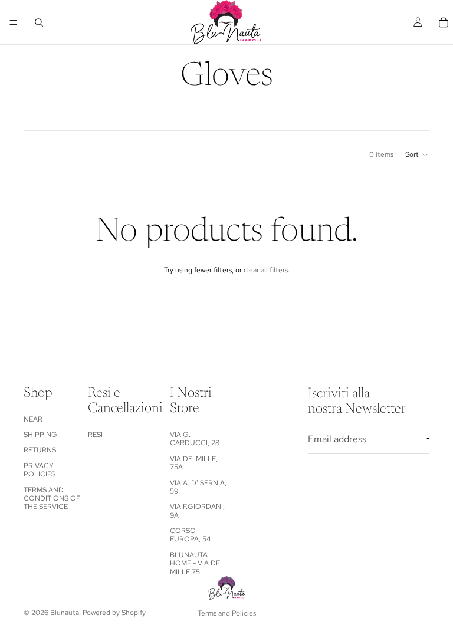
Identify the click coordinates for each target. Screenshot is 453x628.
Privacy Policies (39, 470)
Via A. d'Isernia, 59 (198, 487)
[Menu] (13, 22)
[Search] (39, 22)
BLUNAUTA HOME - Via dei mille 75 (196, 563)
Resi (95, 434)
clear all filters (266, 270)
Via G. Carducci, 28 (194, 439)
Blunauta (64, 612)
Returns (40, 450)
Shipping (40, 434)
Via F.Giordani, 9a (197, 511)
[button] (417, 155)
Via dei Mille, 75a (194, 463)
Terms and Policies (227, 613)
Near (33, 419)
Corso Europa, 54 (190, 535)
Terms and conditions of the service (52, 498)
